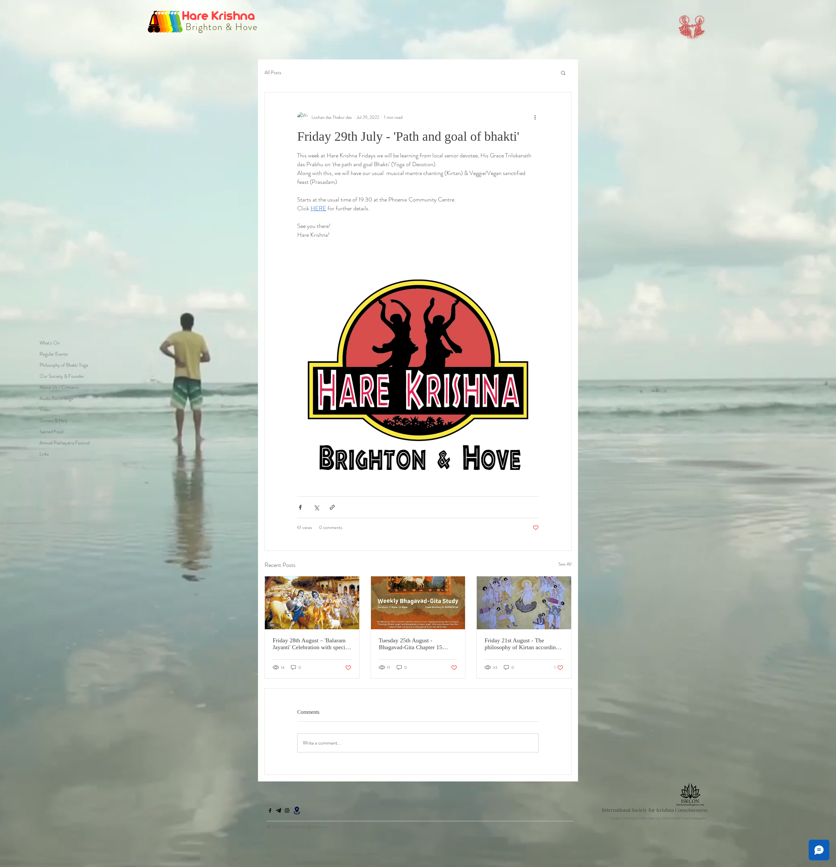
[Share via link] (332, 507)
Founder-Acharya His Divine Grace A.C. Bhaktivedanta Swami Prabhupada (657, 818)
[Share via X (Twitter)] (316, 507)
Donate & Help (54, 420)
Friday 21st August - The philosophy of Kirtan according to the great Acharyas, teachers (522, 644)
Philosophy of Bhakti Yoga (64, 365)
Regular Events (54, 354)
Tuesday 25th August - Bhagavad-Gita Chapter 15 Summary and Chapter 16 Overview (410, 644)
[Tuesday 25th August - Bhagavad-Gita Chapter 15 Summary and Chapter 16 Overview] (418, 602)
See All (564, 564)
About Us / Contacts (59, 387)
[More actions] (535, 117)
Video (45, 409)
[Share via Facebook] (300, 507)
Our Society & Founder (62, 376)
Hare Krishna (220, 15)
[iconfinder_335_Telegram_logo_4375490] (278, 810)
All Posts (273, 72)
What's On (50, 342)
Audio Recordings (56, 398)
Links (44, 454)
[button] (563, 72)
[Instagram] (287, 810)
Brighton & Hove (220, 27)
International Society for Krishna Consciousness (655, 810)
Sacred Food (51, 431)
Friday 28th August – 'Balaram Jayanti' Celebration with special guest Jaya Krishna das (311, 644)
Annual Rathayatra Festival (65, 442)
